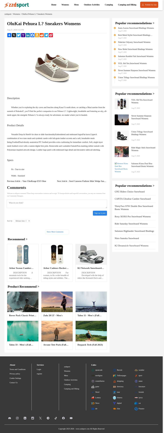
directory (120, 386)
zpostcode (98, 370)
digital (119, 403)
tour (118, 392)
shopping (120, 381)
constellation (99, 381)
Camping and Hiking (71, 389)
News (97, 403)
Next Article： (82, 181)
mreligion (98, 375)
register (39, 374)
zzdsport (7, 14)
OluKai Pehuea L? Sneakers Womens (37, 14)
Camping (67, 384)
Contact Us (14, 383)
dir (96, 409)
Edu (118, 409)
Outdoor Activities (70, 380)
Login (39, 369)
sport (140, 375)
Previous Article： (26, 181)
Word (97, 392)
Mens (66, 376)
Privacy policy (15, 374)
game (97, 386)
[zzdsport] (16, 5)
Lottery (98, 397)
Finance (141, 409)
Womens (16, 14)
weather (141, 370)
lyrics (141, 397)
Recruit (119, 370)
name (140, 381)
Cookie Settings (15, 378)
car (140, 403)
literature (142, 386)
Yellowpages (121, 375)
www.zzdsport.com (83, 429)
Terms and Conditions (17, 369)
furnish (141, 392)
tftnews (119, 397)
